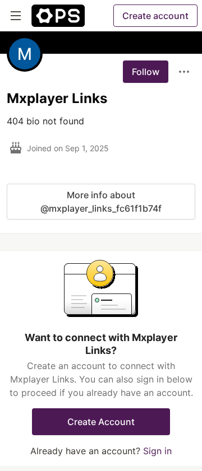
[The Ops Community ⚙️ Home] (58, 15)
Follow (145, 71)
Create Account (101, 421)
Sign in (157, 450)
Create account (155, 15)
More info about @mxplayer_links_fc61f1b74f (101, 201)
